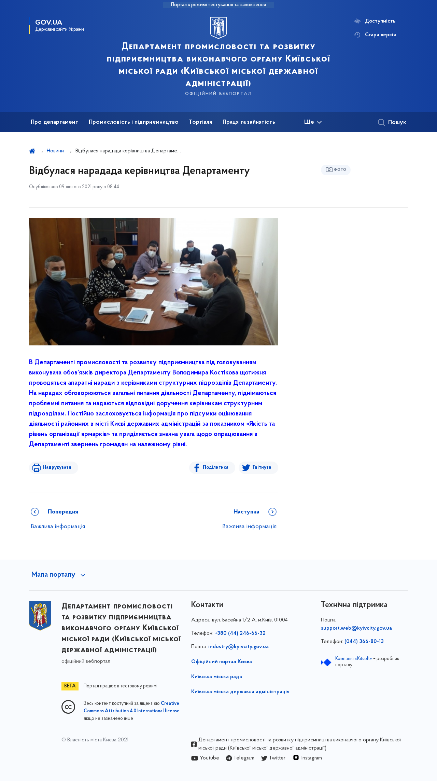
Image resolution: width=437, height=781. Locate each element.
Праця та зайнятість (249, 122)
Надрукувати (57, 467)
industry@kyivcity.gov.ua (238, 646)
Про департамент (55, 122)
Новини (55, 151)
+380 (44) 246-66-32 (240, 633)
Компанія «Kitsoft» (353, 658)
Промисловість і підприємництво (134, 122)
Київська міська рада (216, 677)
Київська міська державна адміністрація (240, 692)
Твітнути (261, 467)
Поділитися (215, 467)
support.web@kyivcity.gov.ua (356, 628)
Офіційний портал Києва (221, 661)
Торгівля (200, 122)
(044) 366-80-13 (364, 641)
